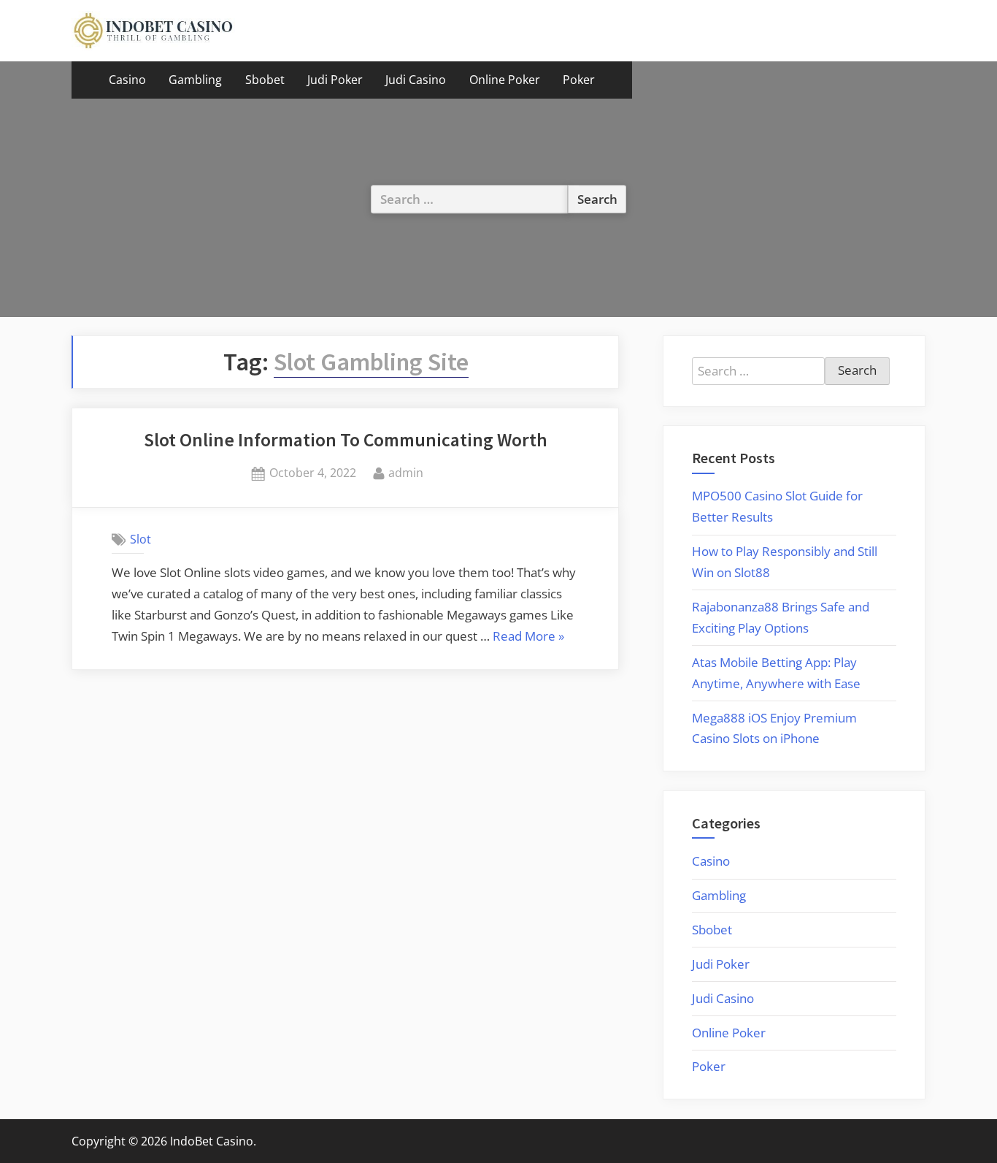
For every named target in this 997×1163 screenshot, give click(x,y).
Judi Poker (335, 80)
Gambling (195, 80)
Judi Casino (415, 80)
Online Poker (504, 80)
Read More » (528, 637)
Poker (579, 80)
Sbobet (265, 80)
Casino (127, 80)
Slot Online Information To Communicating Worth (345, 439)
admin (405, 472)
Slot (140, 539)
